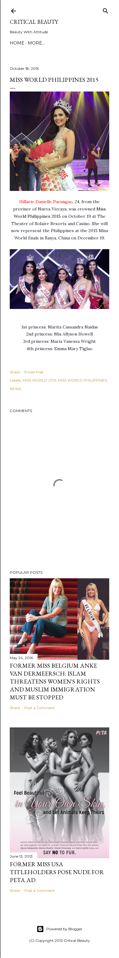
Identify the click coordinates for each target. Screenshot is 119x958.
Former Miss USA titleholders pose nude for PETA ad (57, 872)
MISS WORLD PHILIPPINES (82, 380)
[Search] (105, 10)
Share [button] (15, 372)
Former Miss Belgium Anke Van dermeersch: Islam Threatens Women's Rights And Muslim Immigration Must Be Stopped (55, 681)
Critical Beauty (34, 21)
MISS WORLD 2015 (39, 380)
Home (17, 43)
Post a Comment (39, 707)
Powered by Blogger (64, 929)
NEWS (15, 388)
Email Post (34, 372)
